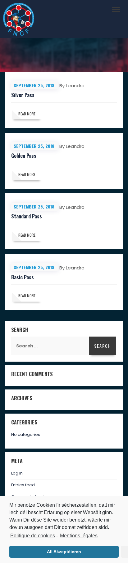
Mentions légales (79, 535)
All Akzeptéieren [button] (64, 551)
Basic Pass (22, 277)
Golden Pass (23, 155)
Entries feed (23, 485)
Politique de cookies (32, 535)
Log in (17, 473)
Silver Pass (22, 95)
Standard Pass (26, 216)
